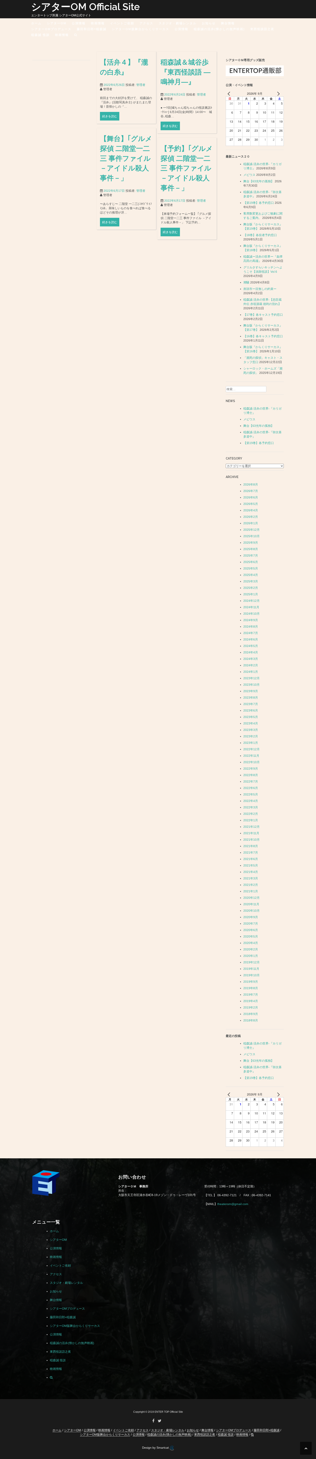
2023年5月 (250, 717)
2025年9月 (250, 542)
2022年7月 (250, 781)
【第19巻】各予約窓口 (258, 202)
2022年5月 (250, 794)
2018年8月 (250, 1020)
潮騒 (246, 282)
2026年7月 (250, 491)
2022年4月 (250, 801)
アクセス (146, 23)
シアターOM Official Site (85, 6)
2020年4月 (250, 943)
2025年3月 (250, 581)
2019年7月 (250, 994)
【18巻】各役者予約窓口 (260, 235)
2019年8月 (250, 988)
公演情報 (79, 23)
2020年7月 (250, 923)
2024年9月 (250, 620)
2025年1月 (250, 594)
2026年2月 (250, 516)
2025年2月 (250, 587)
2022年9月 (250, 768)
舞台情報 (228, 23)
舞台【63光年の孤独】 (258, 181)
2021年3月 (250, 878)
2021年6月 (250, 859)
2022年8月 (250, 775)
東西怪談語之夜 (262, 29)
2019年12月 (251, 962)
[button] (75, 36)
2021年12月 (251, 826)
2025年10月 (251, 536)
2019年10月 (251, 975)
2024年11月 (251, 607)
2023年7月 (250, 704)
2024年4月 (250, 652)
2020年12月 (251, 897)
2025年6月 (250, 562)
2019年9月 (250, 981)
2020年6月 (250, 930)
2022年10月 (251, 762)
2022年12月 (251, 749)
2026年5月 (250, 504)
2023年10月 (251, 684)
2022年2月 (250, 813)
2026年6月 (250, 497)
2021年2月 (250, 885)
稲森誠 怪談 (40, 35)
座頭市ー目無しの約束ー (259, 289)
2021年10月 (251, 839)
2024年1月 (250, 671)
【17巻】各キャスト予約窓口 (263, 314)
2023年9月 (250, 691)
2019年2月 (250, 1007)
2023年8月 (250, 697)
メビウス (249, 174)
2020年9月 (250, 917)
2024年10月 (251, 613)
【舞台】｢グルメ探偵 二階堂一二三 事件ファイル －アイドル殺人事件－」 (126, 158)
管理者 (140, 85)
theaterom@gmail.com (232, 1204)
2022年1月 (250, 820)
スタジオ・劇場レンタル (177, 23)
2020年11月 (251, 904)
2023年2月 (250, 736)
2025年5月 (250, 568)
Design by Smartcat (156, 1447)
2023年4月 (250, 723)
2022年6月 (250, 788)
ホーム (36, 23)
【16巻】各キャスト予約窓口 (263, 336)
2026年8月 (250, 484)
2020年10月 (251, 910)
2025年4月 (250, 575)
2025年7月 (250, 555)
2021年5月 (250, 865)
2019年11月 (251, 968)
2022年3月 (250, 807)
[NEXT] (277, 93)
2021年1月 (250, 891)
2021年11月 (251, 833)
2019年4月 (250, 1001)
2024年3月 (250, 659)
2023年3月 (250, 730)
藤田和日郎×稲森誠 (91, 29)
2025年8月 (250, 549)
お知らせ (209, 23)
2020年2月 (250, 949)
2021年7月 (250, 852)
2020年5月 (250, 936)
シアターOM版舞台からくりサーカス (140, 29)
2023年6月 (250, 710)
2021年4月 (250, 872)
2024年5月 (250, 646)
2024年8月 (250, 626)
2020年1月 (250, 956)
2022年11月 (251, 755)
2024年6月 (250, 639)
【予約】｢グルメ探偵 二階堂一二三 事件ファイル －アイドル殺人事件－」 (187, 168)
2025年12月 (251, 529)
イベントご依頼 (122, 23)
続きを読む (109, 116)
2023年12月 (251, 678)
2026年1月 (250, 523)
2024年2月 (250, 665)
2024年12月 (251, 600)
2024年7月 (250, 633)
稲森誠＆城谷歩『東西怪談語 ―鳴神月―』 (185, 72)
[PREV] (230, 93)
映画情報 (98, 23)
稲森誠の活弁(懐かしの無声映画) (219, 29)
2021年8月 (250, 846)
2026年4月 (250, 510)
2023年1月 (250, 742)
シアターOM (56, 23)
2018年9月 (250, 1014)
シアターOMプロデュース (51, 29)
